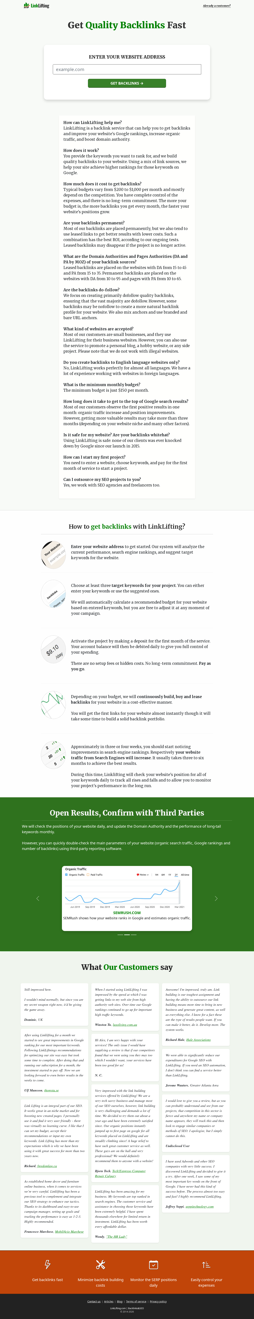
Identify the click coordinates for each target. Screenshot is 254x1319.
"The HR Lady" (116, 1236)
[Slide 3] (133, 935)
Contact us (94, 1301)
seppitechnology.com (200, 1206)
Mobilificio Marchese (69, 1231)
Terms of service (136, 1301)
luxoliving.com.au (125, 1024)
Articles (108, 1301)
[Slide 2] (127, 935)
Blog (120, 1301)
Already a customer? (217, 5)
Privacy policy (158, 1301)
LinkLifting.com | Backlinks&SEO (127, 1308)
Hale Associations (198, 1039)
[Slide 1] (120, 935)
